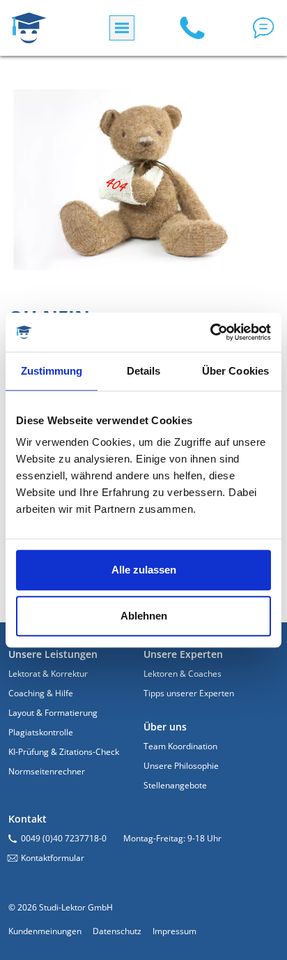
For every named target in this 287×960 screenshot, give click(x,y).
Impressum (174, 931)
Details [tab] (144, 371)
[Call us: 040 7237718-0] (192, 27)
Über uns (165, 726)
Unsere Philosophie (181, 766)
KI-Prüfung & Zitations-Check (63, 752)
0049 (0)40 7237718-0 (64, 838)
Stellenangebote (175, 785)
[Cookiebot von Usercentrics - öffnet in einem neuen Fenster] (210, 332)
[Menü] (121, 27)
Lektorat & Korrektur (48, 674)
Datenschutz (117, 931)
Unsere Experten (183, 654)
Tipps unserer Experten (189, 693)
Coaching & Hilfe (40, 693)
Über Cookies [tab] (235, 371)
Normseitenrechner (46, 771)
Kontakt (27, 818)
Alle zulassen (143, 570)
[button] (263, 27)
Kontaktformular (52, 858)
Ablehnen (144, 616)
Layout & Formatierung (53, 713)
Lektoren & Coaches (183, 674)
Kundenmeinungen (45, 931)
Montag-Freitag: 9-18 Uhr (172, 838)
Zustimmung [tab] (52, 371)
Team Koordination (180, 746)
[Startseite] (29, 28)
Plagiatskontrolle (40, 732)
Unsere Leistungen (53, 654)
